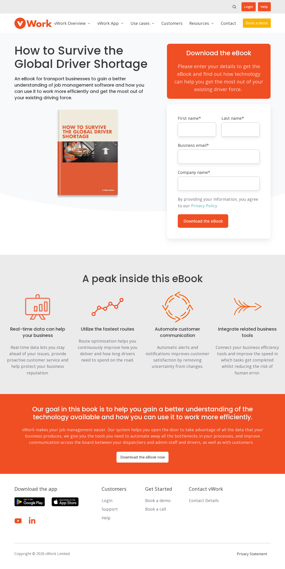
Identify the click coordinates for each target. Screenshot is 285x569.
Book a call (155, 509)
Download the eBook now (142, 457)
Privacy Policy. (204, 205)
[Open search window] (234, 7)
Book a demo (257, 23)
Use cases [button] (140, 23)
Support (110, 509)
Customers (171, 23)
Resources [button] (199, 23)
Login (248, 6)
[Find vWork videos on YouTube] (18, 521)
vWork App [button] (108, 23)
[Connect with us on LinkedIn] (32, 521)
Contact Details (204, 500)
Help (264, 6)
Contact (228, 23)
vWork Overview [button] (70, 23)
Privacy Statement (252, 553)
